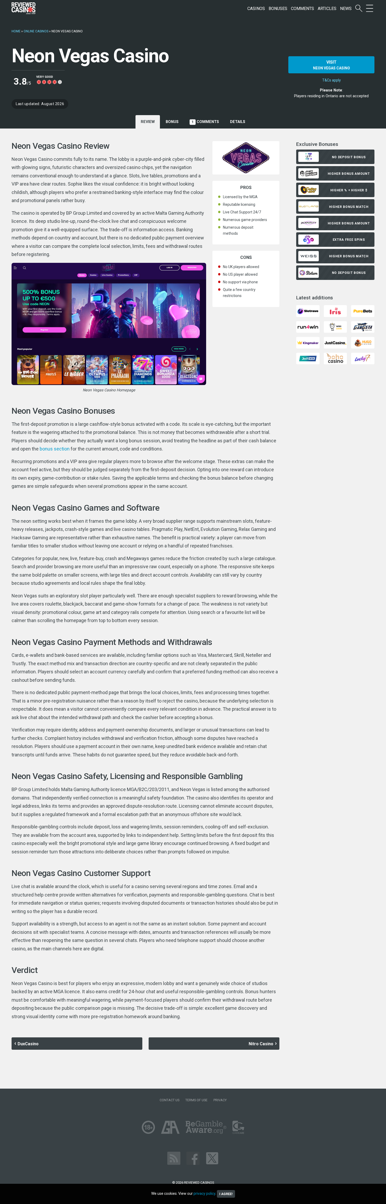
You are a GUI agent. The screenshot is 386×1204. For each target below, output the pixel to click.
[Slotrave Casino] (307, 310)
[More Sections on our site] (369, 8)
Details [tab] (237, 122)
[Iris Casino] (335, 310)
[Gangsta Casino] (362, 326)
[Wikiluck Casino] (335, 326)
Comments (302, 8)
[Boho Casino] (335, 358)
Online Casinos (36, 31)
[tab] (172, 122)
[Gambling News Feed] (173, 1158)
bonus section (55, 449)
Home (16, 31)
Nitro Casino (261, 1043)
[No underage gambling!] (148, 1127)
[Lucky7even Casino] (362, 358)
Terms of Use (196, 1100)
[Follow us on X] (212, 1158)
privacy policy (204, 1193)
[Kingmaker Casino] (307, 342)
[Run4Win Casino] (307, 326)
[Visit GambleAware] (206, 1127)
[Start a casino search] (359, 8)
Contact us (169, 1100)
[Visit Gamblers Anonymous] (170, 1127)
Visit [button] (331, 65)
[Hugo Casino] (362, 342)
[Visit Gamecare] (238, 1127)
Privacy (220, 1100)
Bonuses (278, 8)
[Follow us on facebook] (193, 1158)
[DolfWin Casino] (307, 358)
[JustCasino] (335, 342)
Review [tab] (148, 122)
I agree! (226, 1194)
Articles (327, 8)
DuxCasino (28, 1043)
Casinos (256, 8)
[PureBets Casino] (362, 310)
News (346, 8)
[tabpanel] (145, 581)
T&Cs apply (331, 80)
